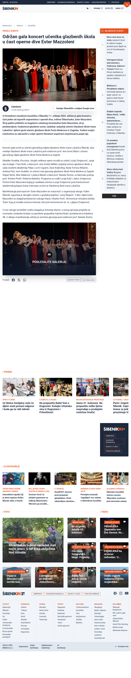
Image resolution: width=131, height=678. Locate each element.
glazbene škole (73, 280)
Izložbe (79, 620)
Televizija (43, 620)
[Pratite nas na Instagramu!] (120, 593)
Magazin (98, 604)
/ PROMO (7, 371)
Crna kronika (8, 628)
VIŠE (114, 196)
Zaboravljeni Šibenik (118, 619)
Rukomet (61, 613)
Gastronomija (99, 623)
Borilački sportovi (65, 616)
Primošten (25, 629)
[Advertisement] (114, 327)
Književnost (81, 616)
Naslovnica (7, 26)
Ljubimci (97, 635)
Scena (42, 604)
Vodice (23, 607)
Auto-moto (98, 620)
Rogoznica (25, 632)
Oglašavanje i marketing (47, 646)
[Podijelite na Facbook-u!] (13, 280)
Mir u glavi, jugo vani (119, 614)
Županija (25, 604)
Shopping (98, 607)
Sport (60, 604)
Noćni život (43, 610)
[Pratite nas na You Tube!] (126, 593)
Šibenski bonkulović (117, 608)
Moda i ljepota (100, 610)
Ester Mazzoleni (88, 280)
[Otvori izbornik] (127, 5)
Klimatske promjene (7, 635)
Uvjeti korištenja (34, 646)
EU (4, 616)
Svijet (5, 620)
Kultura (20, 26)
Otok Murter (26, 623)
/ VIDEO (104, 511)
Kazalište (32, 26)
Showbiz (42, 607)
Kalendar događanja (110, 441)
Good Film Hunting (120, 624)
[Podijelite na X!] (18, 280)
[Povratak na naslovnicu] (44, 8)
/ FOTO (6, 511)
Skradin (24, 620)
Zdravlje (97, 613)
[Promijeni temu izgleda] (88, 8)
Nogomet (61, 607)
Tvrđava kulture (82, 607)
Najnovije (6, 607)
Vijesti (6, 604)
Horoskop (98, 632)
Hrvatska (6, 613)
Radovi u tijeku (112, 447)
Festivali (42, 616)
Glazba (42, 613)
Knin (23, 613)
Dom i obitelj (99, 626)
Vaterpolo (62, 620)
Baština (79, 623)
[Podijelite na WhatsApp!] (24, 280)
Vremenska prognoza (7, 624)
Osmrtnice (110, 436)
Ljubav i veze (99, 629)
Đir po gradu (7, 631)
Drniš (23, 616)
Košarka (61, 610)
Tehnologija (99, 616)
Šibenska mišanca (120, 630)
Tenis (60, 623)
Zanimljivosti (99, 638)
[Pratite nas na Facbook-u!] (115, 593)
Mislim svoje (118, 627)
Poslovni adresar (113, 451)
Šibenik (6, 610)
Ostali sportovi (63, 626)
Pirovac (24, 626)
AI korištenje (61, 646)
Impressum (23, 646)
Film (78, 613)
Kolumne (117, 604)
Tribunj (24, 610)
